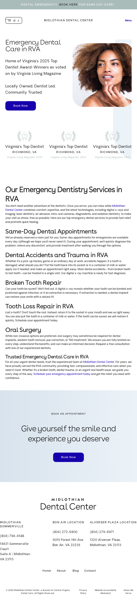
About (61, 570)
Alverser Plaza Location (113, 522)
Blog (76, 570)
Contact (90, 570)
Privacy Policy (83, 591)
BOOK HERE (68, 4)
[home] (13, 20)
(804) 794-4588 (12, 536)
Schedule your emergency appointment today (61, 374)
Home (46, 570)
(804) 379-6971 (102, 532)
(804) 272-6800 (65, 532)
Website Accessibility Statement (105, 591)
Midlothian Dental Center (68, 20)
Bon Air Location (68, 522)
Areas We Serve (128, 591)
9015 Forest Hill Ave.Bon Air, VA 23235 (68, 543)
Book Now (20, 105)
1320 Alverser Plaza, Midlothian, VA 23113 (105, 543)
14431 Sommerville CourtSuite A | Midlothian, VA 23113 (15, 552)
